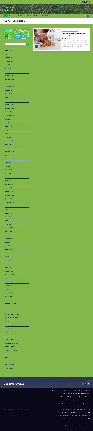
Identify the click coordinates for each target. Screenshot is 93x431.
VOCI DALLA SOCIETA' (11, 350)
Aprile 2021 (8, 256)
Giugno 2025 (8, 90)
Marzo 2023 (8, 180)
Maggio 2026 (8, 61)
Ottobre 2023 (8, 155)
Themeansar (26, 409)
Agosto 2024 (8, 119)
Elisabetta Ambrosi (13, 384)
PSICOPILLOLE (9, 339)
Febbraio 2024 (9, 141)
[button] (85, 16)
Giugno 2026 (8, 57)
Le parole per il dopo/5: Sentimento (65, 415)
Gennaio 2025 (9, 101)
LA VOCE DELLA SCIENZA (84, 390)
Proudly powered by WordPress (9, 409)
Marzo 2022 (8, 224)
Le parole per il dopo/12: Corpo (83, 393)
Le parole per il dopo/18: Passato (83, 403)
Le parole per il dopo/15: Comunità (67, 399)
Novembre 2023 (9, 151)
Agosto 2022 (8, 206)
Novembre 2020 (9, 274)
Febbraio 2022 (9, 227)
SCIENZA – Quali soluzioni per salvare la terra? (80, 428)
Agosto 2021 (8, 242)
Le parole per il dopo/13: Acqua (68, 396)
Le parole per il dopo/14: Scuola (83, 396)
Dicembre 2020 (9, 271)
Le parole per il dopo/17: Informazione (66, 403)
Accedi (7, 357)
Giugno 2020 (8, 293)
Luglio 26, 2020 (68, 38)
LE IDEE (7, 332)
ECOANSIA (8, 321)
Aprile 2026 (8, 65)
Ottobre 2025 (8, 83)
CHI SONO (12, 15)
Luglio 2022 (8, 209)
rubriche (81, 421)
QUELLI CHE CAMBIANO (11, 343)
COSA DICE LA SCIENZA (11, 318)
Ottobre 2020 (8, 278)
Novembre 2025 (9, 79)
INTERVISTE (75, 390)
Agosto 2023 (8, 162)
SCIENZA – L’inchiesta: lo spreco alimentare (80, 425)
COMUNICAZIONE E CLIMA (12, 314)
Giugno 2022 (8, 213)
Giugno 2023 (8, 169)
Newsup (20, 409)
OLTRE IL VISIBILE (9, 336)
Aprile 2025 (8, 97)
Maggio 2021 (8, 253)
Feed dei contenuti (10, 361)
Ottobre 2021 (8, 235)
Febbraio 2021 (9, 264)
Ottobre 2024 (8, 112)
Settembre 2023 (9, 159)
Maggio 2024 (8, 130)
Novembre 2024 (9, 108)
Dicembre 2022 (9, 191)
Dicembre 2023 (9, 148)
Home (53, 390)
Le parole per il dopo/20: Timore (69, 409)
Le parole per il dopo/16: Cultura (83, 399)
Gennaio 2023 (9, 188)
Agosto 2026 (8, 50)
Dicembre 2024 (9, 104)
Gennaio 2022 (9, 231)
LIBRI (89, 418)
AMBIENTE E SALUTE (10, 303)
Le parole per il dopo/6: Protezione (82, 415)
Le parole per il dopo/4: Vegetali (83, 412)
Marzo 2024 (8, 137)
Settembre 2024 (9, 115)
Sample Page (87, 421)
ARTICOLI (28, 15)
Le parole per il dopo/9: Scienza (79, 418)
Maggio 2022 (8, 217)
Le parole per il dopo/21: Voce (83, 409)
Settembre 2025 (9, 86)
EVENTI (36, 15)
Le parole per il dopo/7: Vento (65, 418)
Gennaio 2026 (9, 72)
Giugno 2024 (8, 126)
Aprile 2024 (8, 133)
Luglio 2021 (8, 246)
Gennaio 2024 (9, 144)
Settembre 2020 (9, 282)
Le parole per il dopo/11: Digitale (68, 393)
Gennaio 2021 (8, 267)
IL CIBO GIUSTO (9, 328)
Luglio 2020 (8, 289)
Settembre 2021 (9, 238)
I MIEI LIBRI (44, 15)
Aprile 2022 (8, 220)
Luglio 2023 (8, 166)
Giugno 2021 (8, 249)
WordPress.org (9, 368)
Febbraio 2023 (9, 184)
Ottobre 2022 (8, 198)
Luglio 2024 (8, 122)
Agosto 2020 (8, 285)
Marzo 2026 (8, 68)
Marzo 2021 (8, 260)
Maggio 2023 (8, 173)
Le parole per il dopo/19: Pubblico (68, 406)
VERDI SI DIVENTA (10, 346)
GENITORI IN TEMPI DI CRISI (12, 325)
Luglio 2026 (8, 54)
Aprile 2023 (8, 177)
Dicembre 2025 (9, 75)
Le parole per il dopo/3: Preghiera (67, 412)
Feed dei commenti (10, 364)
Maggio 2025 (8, 93)
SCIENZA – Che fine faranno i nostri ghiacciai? (60, 425)
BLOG (20, 15)
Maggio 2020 (8, 296)
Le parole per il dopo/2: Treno (83, 406)
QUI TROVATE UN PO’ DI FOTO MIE (70, 421)
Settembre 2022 (9, 202)
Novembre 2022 (9, 195)
